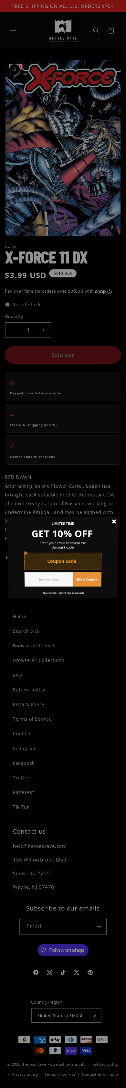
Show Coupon (88, 582)
